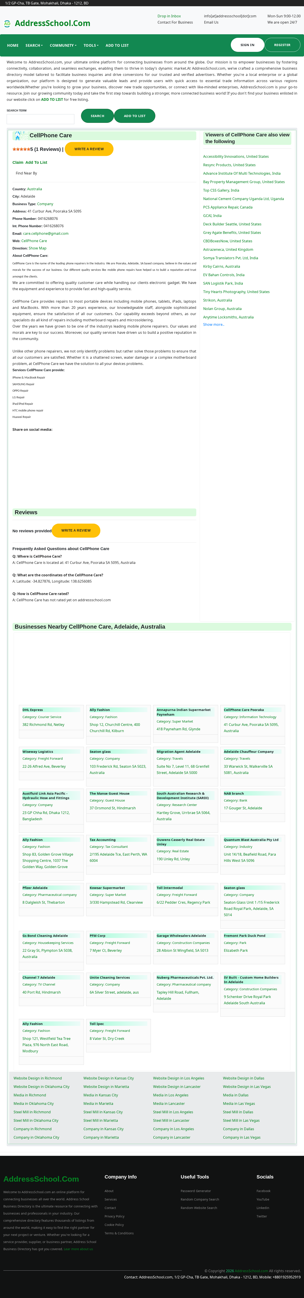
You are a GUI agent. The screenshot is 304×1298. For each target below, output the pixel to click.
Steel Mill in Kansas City (103, 1112)
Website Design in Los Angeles (178, 1078)
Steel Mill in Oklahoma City (36, 1120)
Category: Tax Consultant (109, 846)
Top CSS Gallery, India (221, 190)
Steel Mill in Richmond (32, 1112)
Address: (19, 211)
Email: (17, 233)
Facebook (263, 1191)
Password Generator (196, 1191)
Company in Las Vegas (242, 1137)
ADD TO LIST (52, 99)
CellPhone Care (34, 240)
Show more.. (213, 324)
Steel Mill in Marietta (100, 1120)
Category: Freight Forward (42, 758)
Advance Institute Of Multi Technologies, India (242, 173)
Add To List (117, 45)
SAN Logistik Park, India (223, 283)
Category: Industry (238, 846)
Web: (16, 241)
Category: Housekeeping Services (47, 942)
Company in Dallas (238, 1128)
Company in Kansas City (103, 1128)
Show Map (38, 248)
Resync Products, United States (229, 164)
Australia (34, 188)
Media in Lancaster (169, 1103)
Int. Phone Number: (27, 226)
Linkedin (263, 1208)
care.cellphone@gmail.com (46, 233)
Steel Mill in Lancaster (171, 1120)
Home (12, 45)
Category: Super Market (175, 721)
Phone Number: (24, 219)
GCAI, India (212, 215)
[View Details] (24, 733)
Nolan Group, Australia (222, 308)
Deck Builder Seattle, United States (232, 224)
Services (111, 1199)
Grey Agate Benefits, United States (232, 232)
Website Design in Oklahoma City (41, 1086)
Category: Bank (235, 800)
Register (282, 45)
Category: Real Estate (173, 851)
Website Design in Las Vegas (247, 1086)
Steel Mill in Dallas (238, 1112)
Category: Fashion (103, 717)
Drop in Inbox (169, 16)
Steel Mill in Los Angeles (173, 1112)
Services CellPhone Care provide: (38, 370)
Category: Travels (170, 758)
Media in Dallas (236, 1095)
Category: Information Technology (250, 717)
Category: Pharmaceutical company (49, 894)
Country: (19, 189)
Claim (17, 162)
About (109, 1191)
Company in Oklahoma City (36, 1137)
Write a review (89, 149)
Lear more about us (78, 1249)
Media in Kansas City (100, 1095)
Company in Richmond (33, 1128)
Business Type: (24, 204)
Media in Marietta (98, 1103)
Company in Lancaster (172, 1137)
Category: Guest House (107, 800)
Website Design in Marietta (106, 1086)
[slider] (21, 149)
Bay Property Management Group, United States (244, 181)
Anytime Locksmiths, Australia (228, 317)
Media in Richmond (30, 1095)
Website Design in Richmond (38, 1078)
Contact (110, 1208)
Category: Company (105, 758)
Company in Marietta (101, 1137)
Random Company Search (200, 1199)
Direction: (20, 248)
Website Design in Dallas (243, 1078)
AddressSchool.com (52, 23)
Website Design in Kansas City (108, 1078)
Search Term (16, 110)
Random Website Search (199, 1208)
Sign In (248, 45)
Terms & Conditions (119, 1233)
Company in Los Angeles (173, 1128)
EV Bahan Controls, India (224, 274)
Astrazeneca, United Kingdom (228, 249)
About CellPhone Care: (30, 255)
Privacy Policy (114, 1216)
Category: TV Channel (38, 984)
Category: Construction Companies (183, 942)
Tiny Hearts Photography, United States (236, 291)
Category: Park (235, 942)
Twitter (262, 1216)
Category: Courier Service (41, 717)
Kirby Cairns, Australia (221, 266)
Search (33, 45)
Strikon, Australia (217, 300)
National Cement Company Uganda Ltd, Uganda (243, 198)
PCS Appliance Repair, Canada (228, 207)
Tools (90, 45)
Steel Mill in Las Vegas (241, 1120)
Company (44, 203)
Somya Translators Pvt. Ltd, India (230, 257)
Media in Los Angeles (170, 1095)
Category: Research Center (177, 804)
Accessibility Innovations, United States (236, 156)
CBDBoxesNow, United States (227, 241)
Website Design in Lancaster (177, 1086)
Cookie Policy (114, 1225)
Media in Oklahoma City (34, 1103)
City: (16, 196)
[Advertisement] (104, 464)
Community (62, 45)
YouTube (263, 1199)
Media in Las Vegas (239, 1103)
